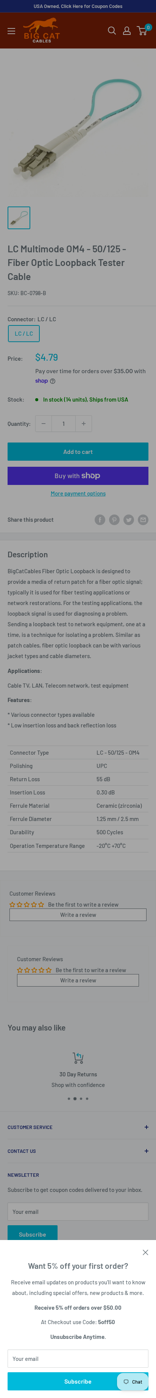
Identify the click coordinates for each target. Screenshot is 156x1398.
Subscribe (78, 1381)
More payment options (78, 493)
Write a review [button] (78, 914)
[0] (142, 30)
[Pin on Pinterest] (114, 519)
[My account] (127, 31)
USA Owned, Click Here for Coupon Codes (78, 6)
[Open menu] (11, 31)
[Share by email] (143, 519)
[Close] (145, 1251)
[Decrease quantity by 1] (43, 424)
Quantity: (19, 423)
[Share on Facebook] (100, 519)
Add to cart (78, 451)
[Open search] (112, 31)
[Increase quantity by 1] (84, 424)
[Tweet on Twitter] (128, 519)
